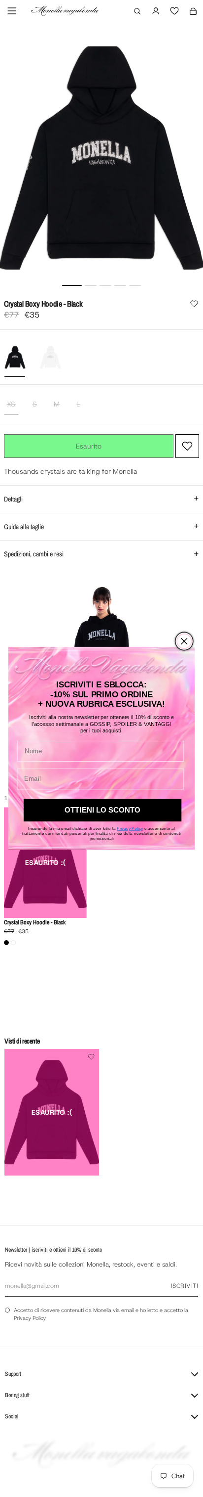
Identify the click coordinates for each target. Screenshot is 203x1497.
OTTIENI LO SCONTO (102, 810)
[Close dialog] (184, 641)
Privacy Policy (130, 828)
